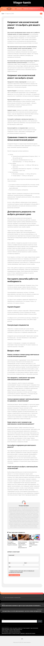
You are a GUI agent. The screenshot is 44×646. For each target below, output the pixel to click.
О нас (13, 8)
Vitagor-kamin (22, 2)
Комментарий (12, 555)
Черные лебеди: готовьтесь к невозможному (11, 630)
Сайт (10, 566)
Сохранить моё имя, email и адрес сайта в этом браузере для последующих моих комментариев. (21, 571)
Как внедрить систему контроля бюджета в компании (12, 543)
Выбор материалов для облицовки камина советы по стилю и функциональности (22, 544)
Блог (9, 8)
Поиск (3, 619)
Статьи (4, 8)
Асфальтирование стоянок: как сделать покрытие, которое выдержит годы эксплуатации (20, 628)
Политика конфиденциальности (31, 8)
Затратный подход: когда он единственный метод (12, 629)
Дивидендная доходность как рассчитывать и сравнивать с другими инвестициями (18, 633)
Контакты (19, 8)
